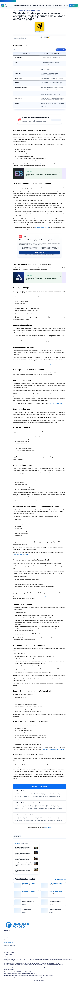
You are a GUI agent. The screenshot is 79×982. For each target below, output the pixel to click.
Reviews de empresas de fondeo (33, 10)
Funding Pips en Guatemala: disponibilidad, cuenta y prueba (22, 859)
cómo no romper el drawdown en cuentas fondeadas (52, 749)
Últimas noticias (5, 0)
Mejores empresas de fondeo (21, 5)
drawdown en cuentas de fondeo (56, 403)
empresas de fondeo (38, 163)
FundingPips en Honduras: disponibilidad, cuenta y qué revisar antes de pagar (22, 853)
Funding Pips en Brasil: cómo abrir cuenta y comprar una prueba (22, 848)
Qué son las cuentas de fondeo (37, 5)
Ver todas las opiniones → (60, 879)
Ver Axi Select (38, 252)
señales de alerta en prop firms (42, 227)
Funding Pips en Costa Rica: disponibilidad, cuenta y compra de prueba (22, 870)
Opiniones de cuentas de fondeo (53, 5)
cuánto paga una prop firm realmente (21, 554)
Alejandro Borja (47, 827)
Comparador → (73, 5)
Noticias (66, 5)
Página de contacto (8, 942)
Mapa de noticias (12, 0)
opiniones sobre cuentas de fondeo (47, 596)
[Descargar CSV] (61, 49)
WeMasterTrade (17, 836)
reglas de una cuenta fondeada (56, 364)
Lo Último (17, 843)
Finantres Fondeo (24, 843)
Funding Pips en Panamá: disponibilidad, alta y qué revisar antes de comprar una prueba (24, 864)
